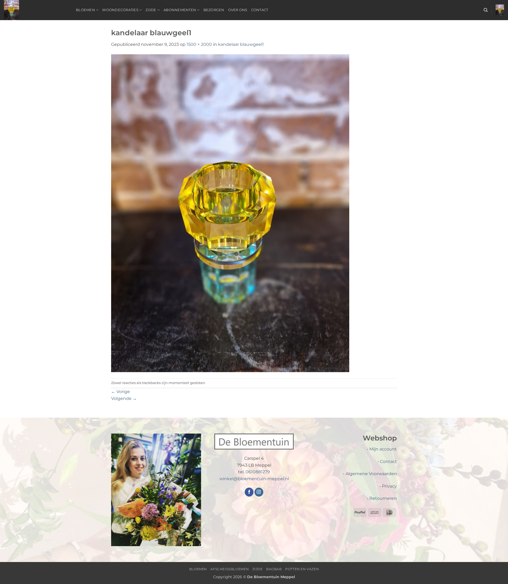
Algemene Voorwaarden (371, 473)
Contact (259, 10)
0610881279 (258, 471)
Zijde (151, 10)
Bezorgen (213, 10)
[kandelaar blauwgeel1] (230, 212)
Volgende (124, 398)
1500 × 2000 (199, 44)
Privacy (389, 486)
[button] (500, 10)
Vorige (120, 391)
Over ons (237, 10)
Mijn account (383, 449)
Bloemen (85, 10)
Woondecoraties (120, 10)
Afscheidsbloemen (229, 569)
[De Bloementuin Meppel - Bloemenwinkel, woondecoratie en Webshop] (36, 10)
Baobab (274, 569)
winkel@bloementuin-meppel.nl (254, 478)
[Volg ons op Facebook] (249, 492)
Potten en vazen (302, 569)
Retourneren (383, 498)
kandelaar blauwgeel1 (241, 44)
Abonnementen (180, 10)
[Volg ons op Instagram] (259, 492)
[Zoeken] (486, 10)
